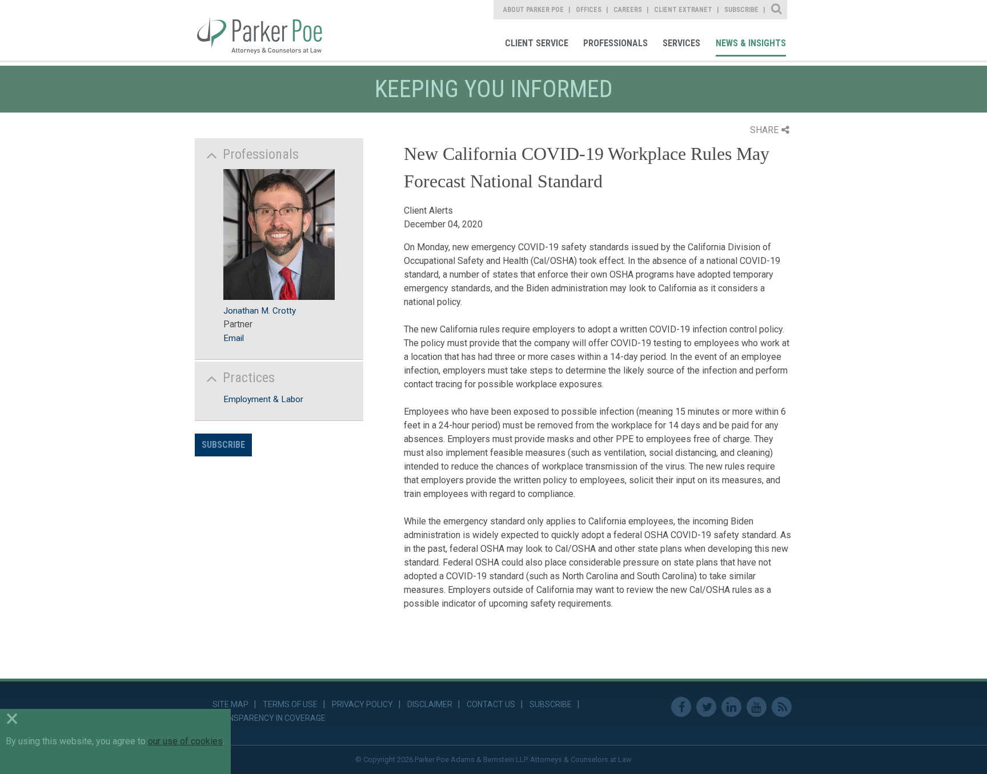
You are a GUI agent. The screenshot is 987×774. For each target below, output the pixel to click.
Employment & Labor (263, 399)
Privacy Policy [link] (362, 704)
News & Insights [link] (751, 43)
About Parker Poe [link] (533, 10)
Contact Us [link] (491, 704)
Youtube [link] (757, 707)
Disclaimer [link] (429, 704)
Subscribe (223, 444)
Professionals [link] (615, 43)
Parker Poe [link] (266, 30)
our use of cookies (185, 741)
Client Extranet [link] (683, 10)
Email (233, 338)
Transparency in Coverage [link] (269, 718)
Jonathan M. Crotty (259, 311)
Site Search (777, 9)
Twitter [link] (706, 707)
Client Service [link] (536, 43)
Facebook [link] (681, 707)
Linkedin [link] (731, 707)
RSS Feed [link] (782, 707)
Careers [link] (627, 10)
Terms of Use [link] (290, 704)
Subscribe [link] (741, 10)
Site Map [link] (230, 704)
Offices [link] (588, 10)
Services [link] (681, 43)
